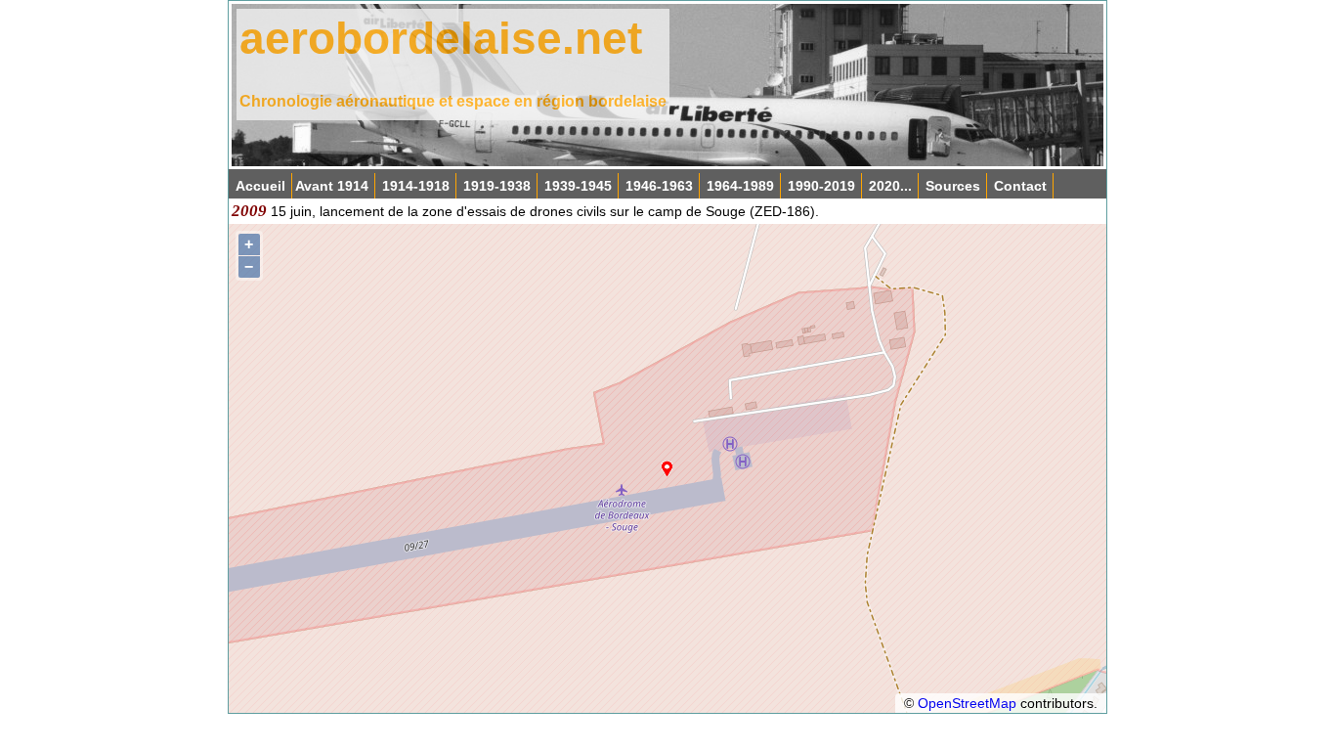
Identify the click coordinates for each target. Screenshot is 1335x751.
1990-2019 (821, 186)
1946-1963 (659, 186)
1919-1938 (497, 186)
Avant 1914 (331, 186)
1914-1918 (416, 186)
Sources (953, 186)
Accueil (260, 186)
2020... (890, 186)
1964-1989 (740, 186)
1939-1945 (578, 186)
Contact (1020, 186)
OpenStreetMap (967, 703)
